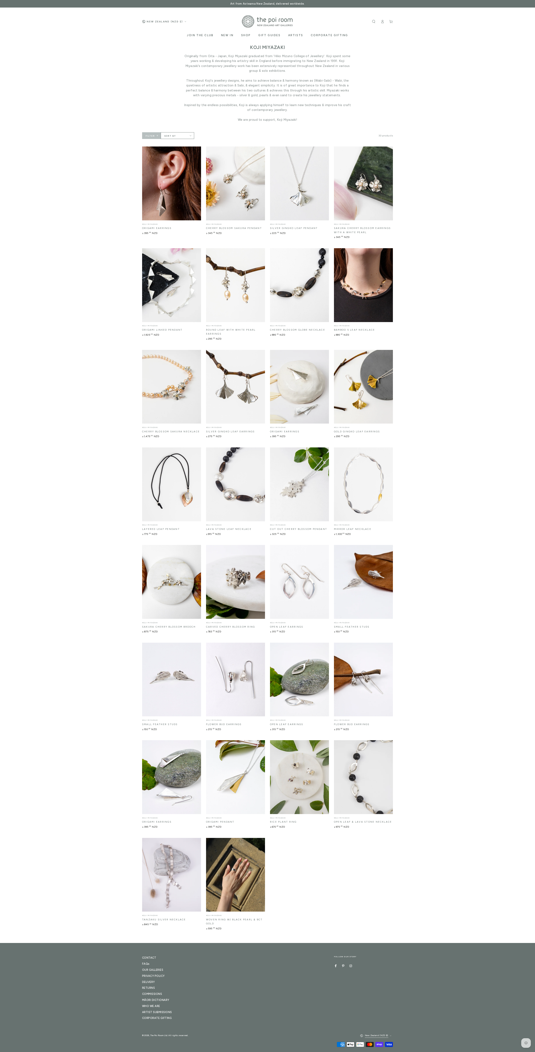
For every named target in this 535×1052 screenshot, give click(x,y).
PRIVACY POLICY (153, 975)
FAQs (146, 963)
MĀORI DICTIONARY (155, 1000)
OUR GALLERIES (152, 969)
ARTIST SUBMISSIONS (157, 1012)
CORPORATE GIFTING (157, 1018)
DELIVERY (148, 982)
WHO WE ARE (151, 1006)
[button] (373, 21)
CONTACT (149, 957)
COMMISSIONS (152, 993)
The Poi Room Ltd (159, 1035)
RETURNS (148, 987)
